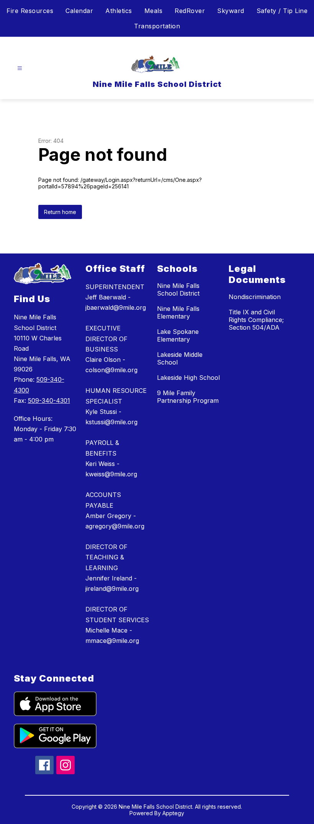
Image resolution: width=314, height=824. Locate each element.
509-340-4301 (49, 400)
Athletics (118, 11)
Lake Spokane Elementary (178, 335)
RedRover (190, 11)
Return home (60, 212)
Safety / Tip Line (282, 11)
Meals (153, 11)
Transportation (157, 26)
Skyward (230, 11)
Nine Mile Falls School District (178, 289)
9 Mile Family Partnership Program (188, 396)
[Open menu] (19, 68)
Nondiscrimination (255, 297)
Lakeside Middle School (180, 358)
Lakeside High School (188, 377)
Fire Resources (30, 11)
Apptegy (173, 813)
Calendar (79, 11)
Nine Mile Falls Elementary (178, 312)
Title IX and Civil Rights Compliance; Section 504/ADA (256, 319)
